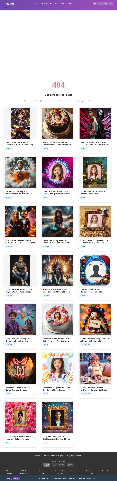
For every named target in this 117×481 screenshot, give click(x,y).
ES (106, 3)
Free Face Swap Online (60, 472)
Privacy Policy (69, 456)
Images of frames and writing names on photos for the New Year (92, 472)
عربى (54, 465)
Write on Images (66, 3)
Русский (70, 465)
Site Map (79, 456)
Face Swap (53, 3)
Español (61, 465)
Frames (44, 3)
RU (111, 3)
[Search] (6, 7)
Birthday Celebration (24, 472)
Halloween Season (9, 472)
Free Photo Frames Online (42, 472)
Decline (8, 478)
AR (100, 3)
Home (37, 3)
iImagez (9, 3)
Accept (16, 478)
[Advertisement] (58, 40)
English (47, 465)
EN (95, 3)
